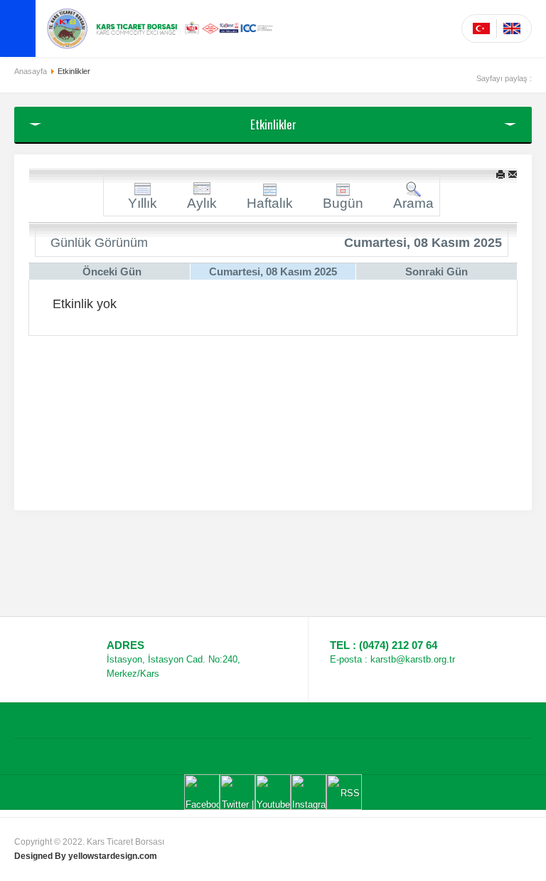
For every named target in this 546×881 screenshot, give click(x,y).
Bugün (343, 203)
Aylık (202, 203)
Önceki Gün (111, 271)
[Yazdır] (500, 174)
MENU (18, 28)
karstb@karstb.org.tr (412, 659)
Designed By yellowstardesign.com (85, 856)
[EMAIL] (513, 174)
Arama (413, 203)
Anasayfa (30, 71)
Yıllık (142, 203)
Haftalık (270, 203)
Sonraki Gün (436, 271)
